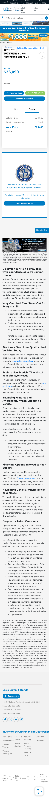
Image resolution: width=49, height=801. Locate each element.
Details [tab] (17, 109)
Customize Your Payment (24, 99)
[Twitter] (10, 719)
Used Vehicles (8, 740)
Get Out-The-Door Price (37, 93)
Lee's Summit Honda (5, 778)
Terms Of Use (17, 778)
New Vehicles (7, 737)
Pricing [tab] (32, 109)
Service (19, 731)
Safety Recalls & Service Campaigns (44, 778)
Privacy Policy (11, 778)
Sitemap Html (30, 778)
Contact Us (13, 696)
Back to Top (41, 230)
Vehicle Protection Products (28, 746)
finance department (26, 478)
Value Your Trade (16, 93)
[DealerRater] (21, 719)
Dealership (42, 731)
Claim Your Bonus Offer (24, 203)
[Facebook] (5, 719)
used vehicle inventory (22, 361)
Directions (40, 740)
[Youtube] (16, 719)
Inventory (8, 731)
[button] (9, 50)
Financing (30, 731)
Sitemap (23, 778)
